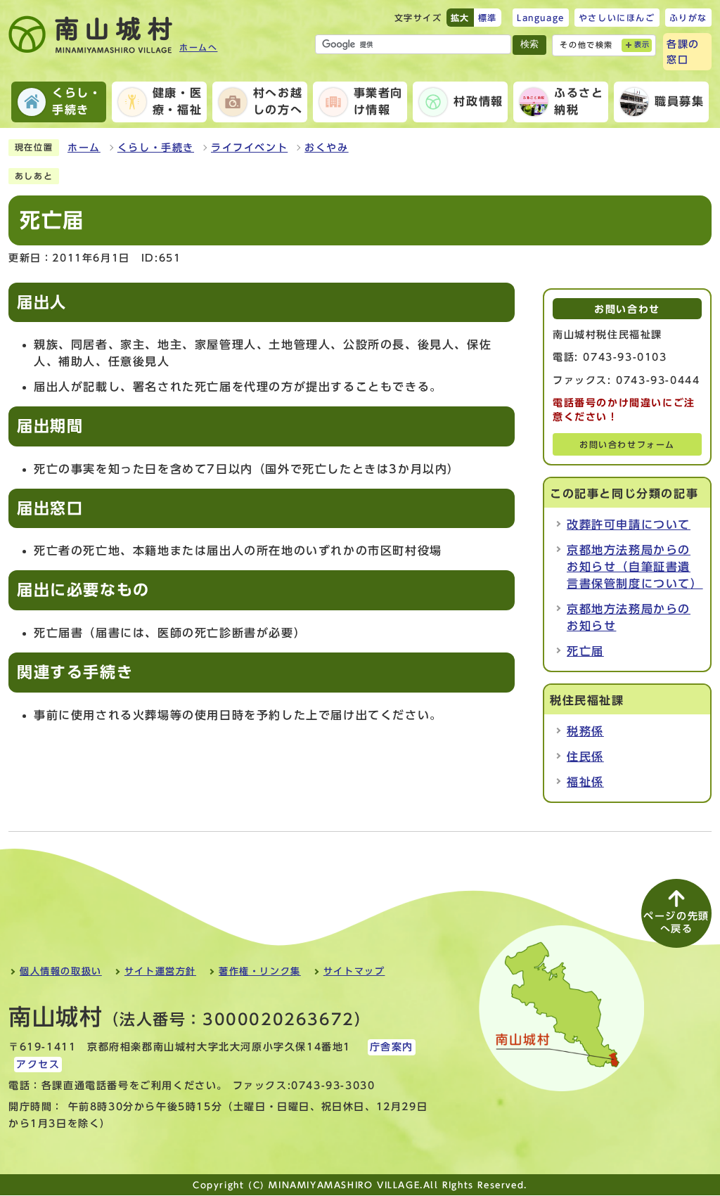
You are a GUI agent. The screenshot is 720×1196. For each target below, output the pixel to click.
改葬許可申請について (628, 524)
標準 (487, 17)
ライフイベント (249, 148)
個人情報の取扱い (61, 971)
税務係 (585, 731)
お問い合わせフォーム (627, 445)
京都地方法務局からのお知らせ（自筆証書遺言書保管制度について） (635, 566)
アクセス (38, 1064)
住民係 (585, 756)
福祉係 (585, 781)
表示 (642, 44)
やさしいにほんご (617, 17)
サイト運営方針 (160, 971)
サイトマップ (354, 971)
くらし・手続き (155, 148)
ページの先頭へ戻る (676, 922)
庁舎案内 (391, 1047)
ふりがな (688, 17)
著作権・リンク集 (260, 971)
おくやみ (326, 148)
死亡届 (585, 651)
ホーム (84, 148)
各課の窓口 (683, 52)
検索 (529, 44)
